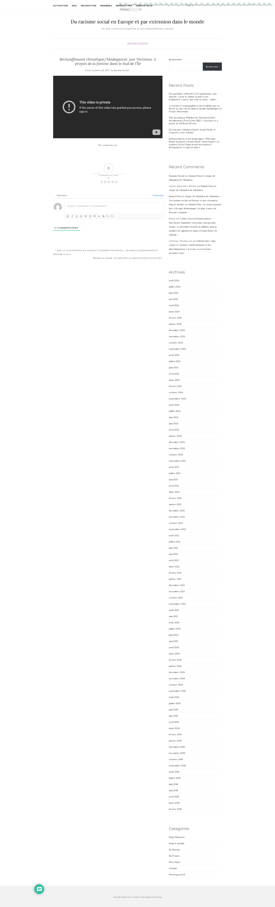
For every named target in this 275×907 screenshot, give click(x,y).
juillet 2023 (174, 473)
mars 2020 (174, 653)
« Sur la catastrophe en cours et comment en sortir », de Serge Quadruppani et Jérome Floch (105, 252)
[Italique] (72, 216)
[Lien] (103, 216)
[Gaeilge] (177, 4)
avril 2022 (174, 560)
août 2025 (174, 355)
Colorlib (135, 897)
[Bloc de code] (99, 216)
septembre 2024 (177, 398)
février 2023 (175, 498)
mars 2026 (174, 311)
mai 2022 (173, 554)
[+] (112, 216)
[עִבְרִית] (162, 4)
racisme (173, 868)
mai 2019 (173, 715)
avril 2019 (174, 722)
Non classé (174, 862)
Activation (60, 5)
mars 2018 (174, 802)
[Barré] (81, 216)
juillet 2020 (175, 628)
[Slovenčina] (245, 4)
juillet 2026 (174, 286)
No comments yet (107, 145)
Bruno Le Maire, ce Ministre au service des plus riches (127, 258)
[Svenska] (260, 4)
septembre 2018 (177, 765)
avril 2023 (174, 485)
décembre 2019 (177, 672)
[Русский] (235, 4)
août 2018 (174, 771)
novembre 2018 (177, 753)
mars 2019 (174, 728)
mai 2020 (173, 641)
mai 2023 (173, 479)
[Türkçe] (265, 4)
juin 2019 (173, 709)
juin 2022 (173, 547)
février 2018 (175, 809)
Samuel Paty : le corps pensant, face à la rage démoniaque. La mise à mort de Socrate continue (195, 208)
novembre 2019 (177, 678)
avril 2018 (174, 796)
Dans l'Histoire (177, 837)
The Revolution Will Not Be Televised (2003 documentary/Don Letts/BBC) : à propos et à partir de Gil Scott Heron (193, 120)
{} (107, 216)
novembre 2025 (177, 336)
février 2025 (175, 386)
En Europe (174, 849)
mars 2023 (174, 491)
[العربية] (121, 4)
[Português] (224, 4)
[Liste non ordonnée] (90, 216)
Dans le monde (176, 843)
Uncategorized (137, 43)
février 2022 (175, 572)
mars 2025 (174, 380)
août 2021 (174, 610)
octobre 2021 (176, 597)
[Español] (255, 4)
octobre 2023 (176, 454)
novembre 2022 (177, 516)
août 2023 (174, 467)
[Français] (147, 4)
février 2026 (175, 317)
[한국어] (192, 4)
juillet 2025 (174, 361)
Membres (106, 5)
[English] (142, 4)
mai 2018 (173, 790)
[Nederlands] (136, 4)
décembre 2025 (177, 330)
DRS (74, 5)
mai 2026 (173, 299)
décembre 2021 (177, 585)
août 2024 (174, 404)
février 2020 (175, 659)
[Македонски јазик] (204, 4)
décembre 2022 (177, 510)
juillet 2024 (174, 411)
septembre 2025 (177, 348)
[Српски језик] (240, 4)
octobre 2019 (176, 684)
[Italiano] (182, 4)
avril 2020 (174, 647)
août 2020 (174, 622)
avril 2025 (174, 373)
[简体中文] (129, 4)
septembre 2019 (177, 690)
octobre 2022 (176, 523)
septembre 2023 (177, 460)
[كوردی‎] (198, 4)
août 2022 (174, 535)
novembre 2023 (177, 448)
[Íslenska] (172, 4)
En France (174, 855)
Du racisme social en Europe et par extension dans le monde (137, 21)
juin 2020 (173, 635)
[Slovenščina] (250, 4)
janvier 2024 (175, 436)
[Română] (230, 4)
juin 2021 (173, 616)
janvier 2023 (175, 504)
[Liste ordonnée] (85, 216)
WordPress (157, 897)
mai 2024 (173, 423)
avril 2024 (174, 429)
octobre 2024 (176, 392)
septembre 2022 (177, 529)
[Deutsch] (152, 4)
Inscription (88, 5)
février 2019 (175, 734)
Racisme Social (121, 70)
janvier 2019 (175, 740)
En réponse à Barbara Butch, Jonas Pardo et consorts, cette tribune (192, 131)
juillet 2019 (174, 703)
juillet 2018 (174, 778)
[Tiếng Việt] (270, 4)
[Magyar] (167, 4)
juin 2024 (173, 417)
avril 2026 (174, 305)
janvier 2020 (175, 666)
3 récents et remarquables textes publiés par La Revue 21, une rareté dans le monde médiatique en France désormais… (195, 108)
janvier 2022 (175, 579)
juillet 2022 (174, 541)
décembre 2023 (177, 442)
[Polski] (219, 4)
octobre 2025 (176, 342)
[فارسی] (214, 4)
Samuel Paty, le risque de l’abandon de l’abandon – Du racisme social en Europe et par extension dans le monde (195, 200)
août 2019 (174, 697)
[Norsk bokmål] (209, 4)
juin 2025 (173, 367)
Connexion (158, 195)
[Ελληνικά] (157, 4)
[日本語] (187, 4)
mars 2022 (174, 566)
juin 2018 (173, 784)
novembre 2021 (177, 591)
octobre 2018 (176, 759)
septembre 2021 (177, 603)
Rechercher (175, 59)
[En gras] (68, 216)
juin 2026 (173, 292)
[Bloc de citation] (94, 216)
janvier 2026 (175, 324)
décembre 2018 (177, 746)
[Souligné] (76, 216)
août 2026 (174, 280)
